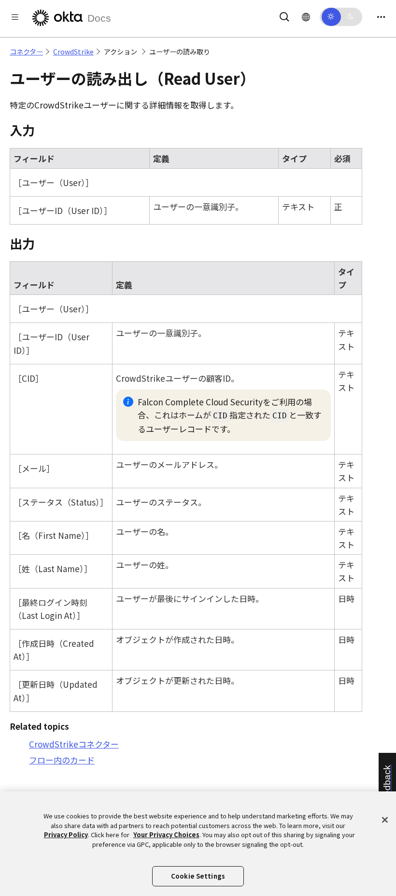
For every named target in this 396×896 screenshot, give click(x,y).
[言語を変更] (306, 16)
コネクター (26, 51)
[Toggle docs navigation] (15, 16)
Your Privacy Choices (166, 834)
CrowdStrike (73, 51)
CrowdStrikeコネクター (74, 744)
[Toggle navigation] (381, 16)
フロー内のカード (62, 760)
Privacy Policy (66, 834)
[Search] (284, 15)
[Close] (385, 819)
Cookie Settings (198, 876)
